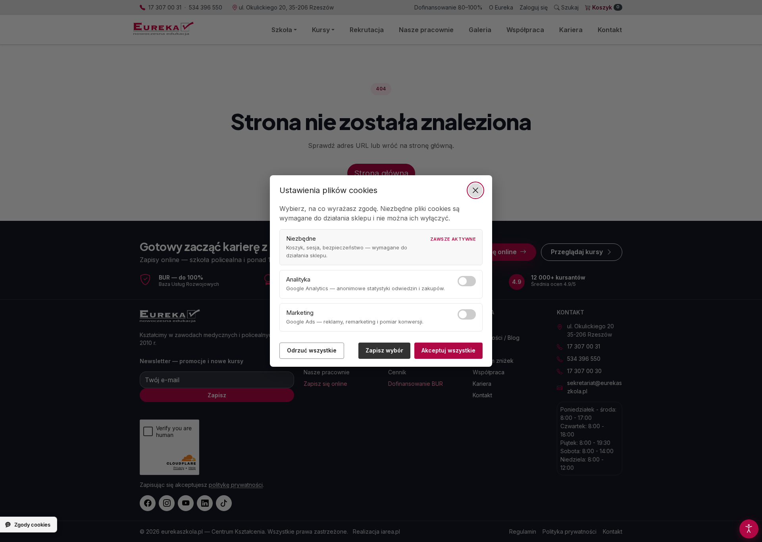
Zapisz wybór (384, 350)
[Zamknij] (475, 190)
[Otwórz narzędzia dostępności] (748, 528)
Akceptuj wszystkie (448, 350)
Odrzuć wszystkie (312, 350)
